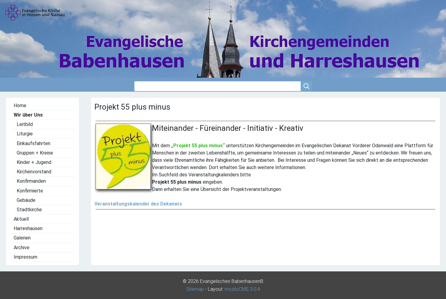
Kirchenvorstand (34, 172)
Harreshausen (28, 228)
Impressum (25, 257)
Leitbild (25, 124)
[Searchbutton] (306, 86)
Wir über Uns (28, 115)
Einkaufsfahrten (33, 143)
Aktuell (21, 219)
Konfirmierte (30, 191)
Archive (21, 247)
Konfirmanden (31, 181)
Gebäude (26, 200)
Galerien (22, 238)
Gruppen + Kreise (35, 153)
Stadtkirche (29, 209)
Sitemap (195, 289)
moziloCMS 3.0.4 (242, 289)
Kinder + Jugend (34, 162)
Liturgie (25, 134)
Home (20, 105)
